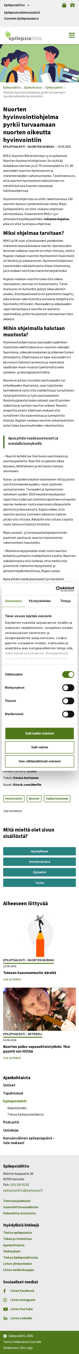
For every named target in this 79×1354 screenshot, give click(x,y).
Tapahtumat (13, 1093)
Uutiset (9, 1085)
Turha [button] (39, 883)
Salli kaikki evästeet (39, 733)
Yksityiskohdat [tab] (39, 601)
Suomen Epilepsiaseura (21, 18)
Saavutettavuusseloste (20, 1207)
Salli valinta (39, 747)
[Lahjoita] (72, 5)
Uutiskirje (11, 1130)
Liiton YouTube (21, 1309)
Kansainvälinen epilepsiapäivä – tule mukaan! (29, 1140)
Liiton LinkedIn (21, 1318)
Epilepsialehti (15, 1101)
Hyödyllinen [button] (39, 851)
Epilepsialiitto (14, 5)
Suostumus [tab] (13, 601)
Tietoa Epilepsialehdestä (25, 1114)
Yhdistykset (11, 1251)
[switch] (68, 687)
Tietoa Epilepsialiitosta (20, 1257)
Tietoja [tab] (65, 601)
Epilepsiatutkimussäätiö (22, 12)
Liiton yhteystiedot (17, 1263)
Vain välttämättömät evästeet (40, 761)
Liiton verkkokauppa (18, 1270)
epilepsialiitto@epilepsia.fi (23, 1190)
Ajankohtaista (13, 1245)
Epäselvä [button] (39, 872)
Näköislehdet (17, 1108)
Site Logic (26, 1348)
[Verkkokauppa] (64, 5)
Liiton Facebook (22, 1291)
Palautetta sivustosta (19, 1213)
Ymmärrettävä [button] (39, 861)
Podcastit (11, 1122)
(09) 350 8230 (19, 1184)
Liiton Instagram (22, 1300)
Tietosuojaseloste (16, 1201)
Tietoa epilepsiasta (17, 1232)
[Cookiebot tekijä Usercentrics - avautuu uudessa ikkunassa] (56, 589)
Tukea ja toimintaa (17, 1238)
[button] (72, 35)
